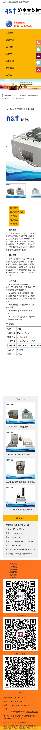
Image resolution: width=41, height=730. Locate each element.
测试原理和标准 (16, 211)
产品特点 (14, 216)
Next (38, 86)
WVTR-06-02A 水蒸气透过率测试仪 (20, 482)
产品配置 (14, 224)
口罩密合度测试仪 (19, 98)
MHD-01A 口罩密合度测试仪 (20, 426)
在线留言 (10, 75)
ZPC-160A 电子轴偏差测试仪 (20, 509)
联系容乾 (10, 68)
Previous (3, 86)
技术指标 (14, 220)
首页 (15, 95)
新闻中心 (10, 54)
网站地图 (23, 722)
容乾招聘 (10, 61)
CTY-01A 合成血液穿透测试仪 (20, 454)
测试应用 (14, 207)
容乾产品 (10, 39)
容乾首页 (10, 32)
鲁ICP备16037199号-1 (11, 722)
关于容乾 (10, 46)
